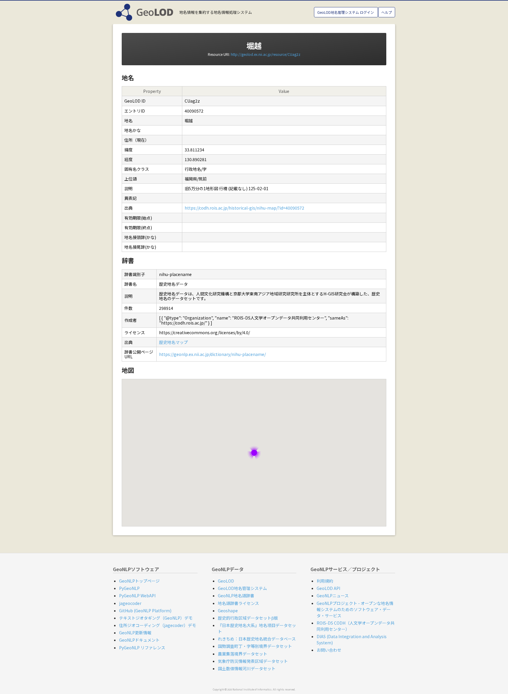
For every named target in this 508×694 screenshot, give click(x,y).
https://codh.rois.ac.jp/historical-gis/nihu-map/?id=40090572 (244, 208)
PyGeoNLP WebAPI (137, 595)
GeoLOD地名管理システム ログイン (346, 12)
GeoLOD (226, 581)
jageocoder (130, 603)
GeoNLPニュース (333, 595)
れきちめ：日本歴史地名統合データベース (257, 639)
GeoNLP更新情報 (135, 633)
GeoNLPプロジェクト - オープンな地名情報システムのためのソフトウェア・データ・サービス (355, 609)
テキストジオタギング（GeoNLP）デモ (156, 618)
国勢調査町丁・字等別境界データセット (255, 646)
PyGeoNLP (129, 588)
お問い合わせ (329, 650)
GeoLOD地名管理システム (242, 588)
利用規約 (325, 581)
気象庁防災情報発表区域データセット (253, 661)
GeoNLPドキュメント (139, 640)
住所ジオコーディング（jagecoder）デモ (157, 625)
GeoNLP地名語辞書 (236, 595)
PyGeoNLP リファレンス (142, 647)
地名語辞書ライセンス (238, 603)
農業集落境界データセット (242, 654)
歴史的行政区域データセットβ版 (248, 618)
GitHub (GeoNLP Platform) (145, 610)
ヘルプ (386, 12)
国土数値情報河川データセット (246, 668)
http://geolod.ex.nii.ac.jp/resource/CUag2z (265, 54)
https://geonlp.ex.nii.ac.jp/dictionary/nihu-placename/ (212, 354)
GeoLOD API (328, 588)
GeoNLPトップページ (139, 581)
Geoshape (228, 610)
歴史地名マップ (173, 342)
